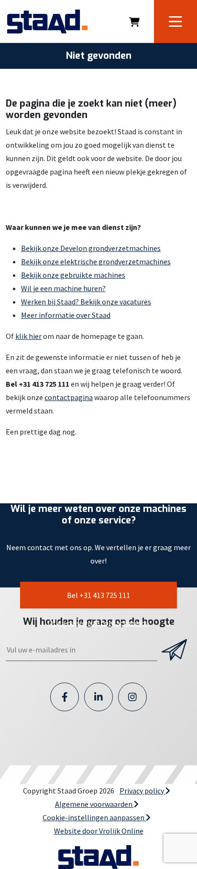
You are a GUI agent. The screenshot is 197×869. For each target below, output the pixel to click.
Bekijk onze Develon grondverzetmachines (91, 248)
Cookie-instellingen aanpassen (94, 817)
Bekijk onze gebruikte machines (73, 275)
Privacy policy (142, 790)
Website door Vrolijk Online (98, 831)
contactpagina (68, 397)
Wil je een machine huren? (63, 288)
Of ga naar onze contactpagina (98, 623)
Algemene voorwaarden (94, 804)
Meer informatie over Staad (65, 315)
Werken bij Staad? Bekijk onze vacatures (86, 301)
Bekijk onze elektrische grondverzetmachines (96, 261)
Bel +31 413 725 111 (98, 595)
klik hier (28, 336)
